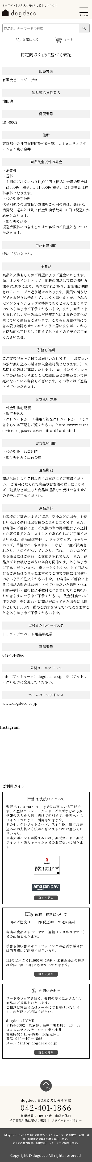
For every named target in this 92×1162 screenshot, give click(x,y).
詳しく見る (46, 898)
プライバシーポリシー (66, 1120)
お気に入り (30, 39)
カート (68, 39)
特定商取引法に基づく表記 (27, 1120)
